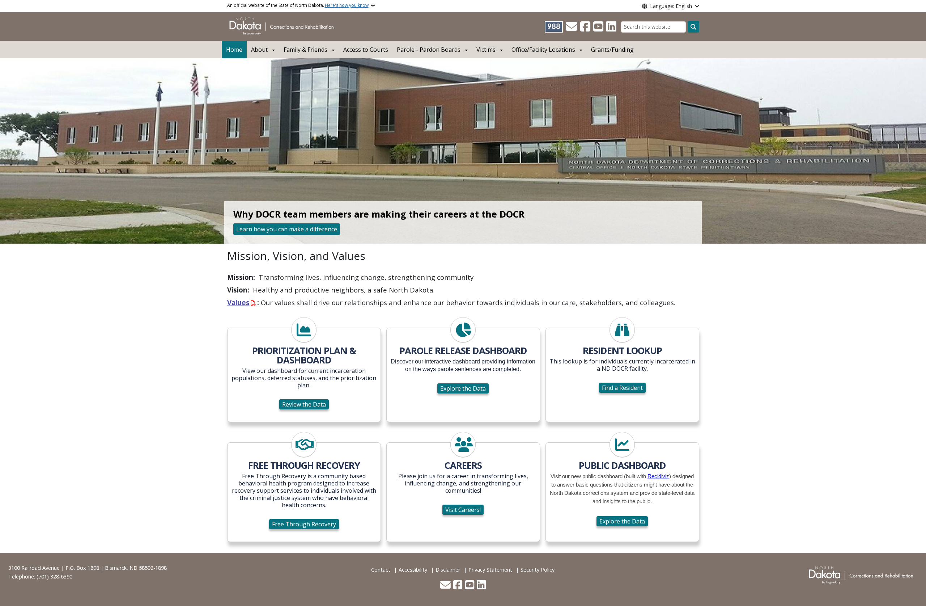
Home (234, 50)
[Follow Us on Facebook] (585, 27)
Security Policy (538, 569)
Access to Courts (365, 50)
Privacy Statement (490, 569)
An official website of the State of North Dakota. (298, 5)
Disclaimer (448, 569)
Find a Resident (622, 388)
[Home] (282, 26)
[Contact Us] (571, 27)
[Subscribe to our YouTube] (598, 27)
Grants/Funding (612, 50)
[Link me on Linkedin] (611, 27)
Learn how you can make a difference (286, 229)
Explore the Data (463, 388)
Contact (380, 569)
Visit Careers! (463, 510)
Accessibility (413, 569)
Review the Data (304, 404)
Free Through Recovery (304, 524)
